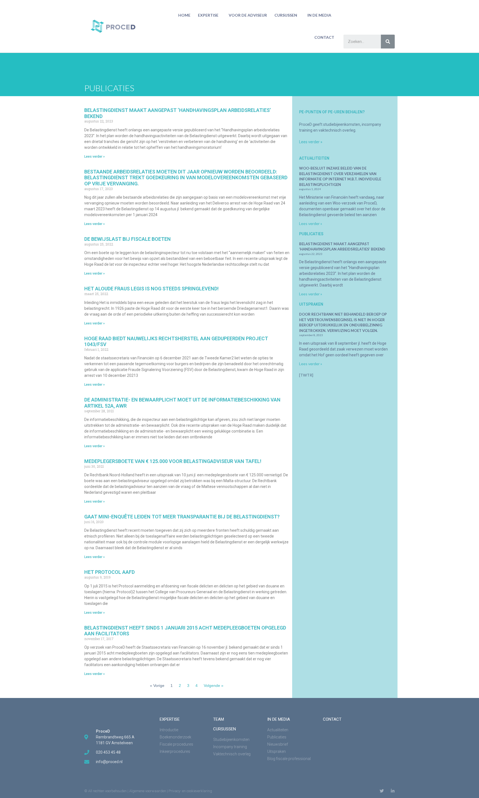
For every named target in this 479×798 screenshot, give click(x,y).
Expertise (208, 15)
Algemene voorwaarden (147, 791)
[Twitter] (382, 791)
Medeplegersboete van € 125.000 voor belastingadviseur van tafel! (172, 461)
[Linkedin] (393, 791)
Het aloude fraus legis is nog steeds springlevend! (151, 288)
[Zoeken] (388, 41)
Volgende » (213, 685)
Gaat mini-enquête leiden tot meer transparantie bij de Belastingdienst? (182, 517)
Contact (324, 37)
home (184, 15)
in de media (319, 15)
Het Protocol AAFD (109, 572)
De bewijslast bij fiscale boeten (127, 239)
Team (218, 719)
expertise (170, 719)
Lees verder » (94, 156)
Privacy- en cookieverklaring (190, 791)
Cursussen (285, 15)
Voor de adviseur (248, 15)
